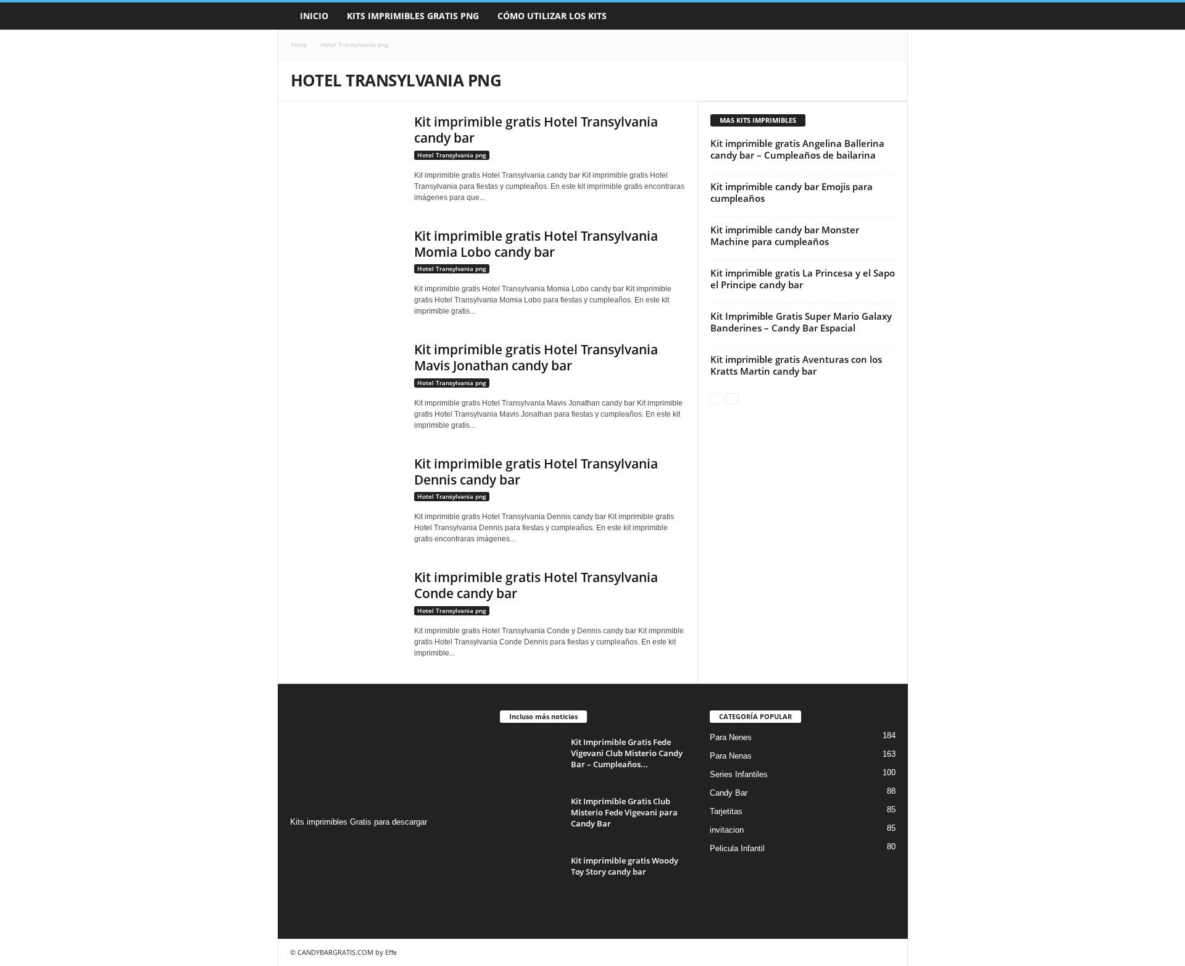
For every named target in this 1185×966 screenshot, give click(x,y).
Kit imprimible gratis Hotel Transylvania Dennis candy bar (536, 471)
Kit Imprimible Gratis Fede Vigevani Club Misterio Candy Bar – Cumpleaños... (627, 753)
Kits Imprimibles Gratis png (413, 16)
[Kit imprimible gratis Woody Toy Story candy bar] (531, 878)
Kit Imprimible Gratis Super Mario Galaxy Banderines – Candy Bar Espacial (801, 322)
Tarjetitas (726, 811)
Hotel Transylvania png (451, 155)
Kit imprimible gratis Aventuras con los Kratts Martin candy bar (796, 365)
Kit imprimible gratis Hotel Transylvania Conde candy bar (536, 585)
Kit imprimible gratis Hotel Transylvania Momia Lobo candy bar (536, 243)
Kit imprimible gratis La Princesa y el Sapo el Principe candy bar (802, 279)
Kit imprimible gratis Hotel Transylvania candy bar (536, 129)
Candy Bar (728, 792)
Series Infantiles (739, 774)
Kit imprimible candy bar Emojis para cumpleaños (791, 192)
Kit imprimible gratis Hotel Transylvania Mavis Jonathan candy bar (536, 357)
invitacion (727, 830)
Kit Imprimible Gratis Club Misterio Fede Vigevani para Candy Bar (624, 812)
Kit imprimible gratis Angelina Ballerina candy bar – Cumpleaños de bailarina (797, 149)
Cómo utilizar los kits (552, 16)
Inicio (314, 16)
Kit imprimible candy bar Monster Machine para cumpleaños (784, 235)
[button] (889, 16)
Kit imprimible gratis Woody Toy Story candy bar (624, 866)
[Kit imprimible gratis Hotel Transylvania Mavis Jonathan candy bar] (346, 383)
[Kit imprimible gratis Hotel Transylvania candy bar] (346, 155)
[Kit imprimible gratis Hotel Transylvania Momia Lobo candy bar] (346, 269)
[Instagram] (301, 846)
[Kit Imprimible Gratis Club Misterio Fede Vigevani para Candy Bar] (531, 819)
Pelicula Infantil (737, 848)
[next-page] (732, 397)
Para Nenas (731, 755)
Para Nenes (731, 737)
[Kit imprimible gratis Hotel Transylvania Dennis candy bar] (346, 497)
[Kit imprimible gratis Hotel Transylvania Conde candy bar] (346, 610)
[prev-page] (716, 397)
